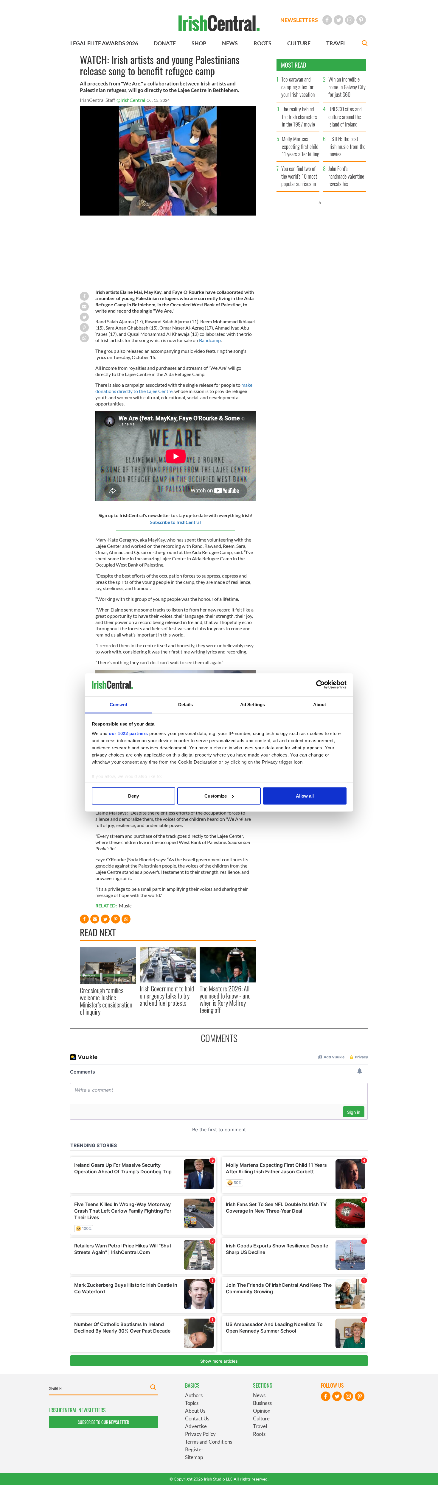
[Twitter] (338, 20)
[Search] (365, 44)
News (259, 1395)
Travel (260, 1426)
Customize (215, 795)
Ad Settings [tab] (252, 704)
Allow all (305, 795)
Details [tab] (185, 704)
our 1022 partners (128, 733)
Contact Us (197, 1418)
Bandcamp (210, 340)
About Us (195, 1411)
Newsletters (299, 20)
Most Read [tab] (293, 64)
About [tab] (319, 704)
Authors (194, 1395)
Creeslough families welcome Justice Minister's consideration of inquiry (106, 1001)
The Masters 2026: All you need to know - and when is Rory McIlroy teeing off (225, 999)
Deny (133, 795)
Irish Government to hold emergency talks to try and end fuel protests (167, 996)
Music (125, 905)
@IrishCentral (131, 100)
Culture (261, 1418)
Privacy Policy (200, 1434)
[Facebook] (327, 20)
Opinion (261, 1411)
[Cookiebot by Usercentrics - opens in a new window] (320, 684)
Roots (259, 1434)
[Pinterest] (361, 20)
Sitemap (194, 1457)
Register (194, 1449)
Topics (191, 1403)
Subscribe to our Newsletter (103, 1422)
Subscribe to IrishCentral (175, 522)
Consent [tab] (119, 704)
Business (262, 1403)
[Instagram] (350, 20)
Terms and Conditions (208, 1442)
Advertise (196, 1426)
